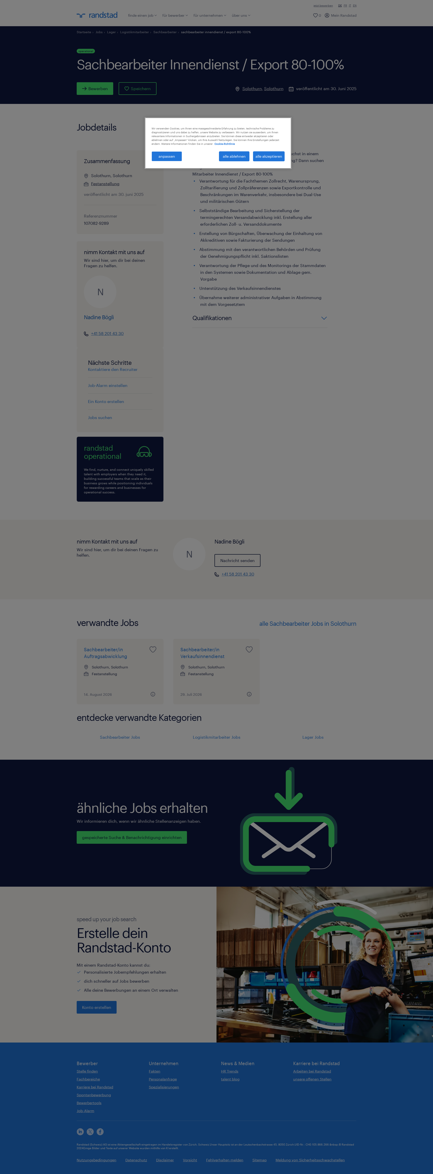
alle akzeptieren (269, 156)
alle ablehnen (234, 156)
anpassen (167, 156)
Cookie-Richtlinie (224, 143)
